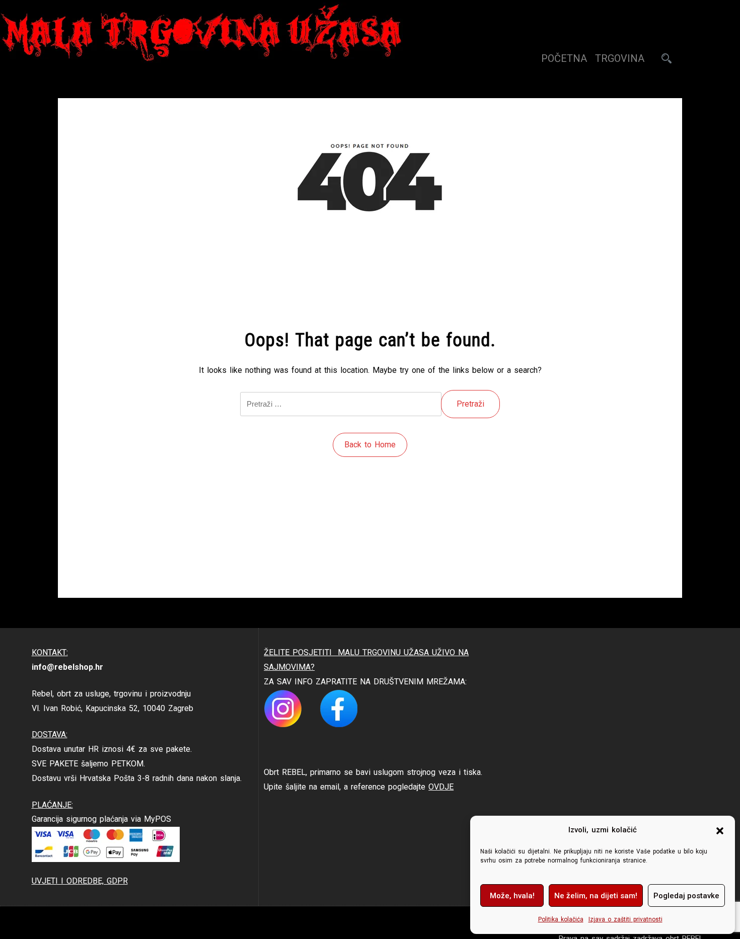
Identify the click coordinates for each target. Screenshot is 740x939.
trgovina (619, 58)
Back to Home (370, 444)
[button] (720, 830)
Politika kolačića (560, 919)
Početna (564, 58)
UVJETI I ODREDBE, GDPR (80, 881)
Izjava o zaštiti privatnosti (625, 919)
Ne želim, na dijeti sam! (595, 895)
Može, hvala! (512, 895)
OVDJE (441, 787)
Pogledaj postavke (686, 895)
